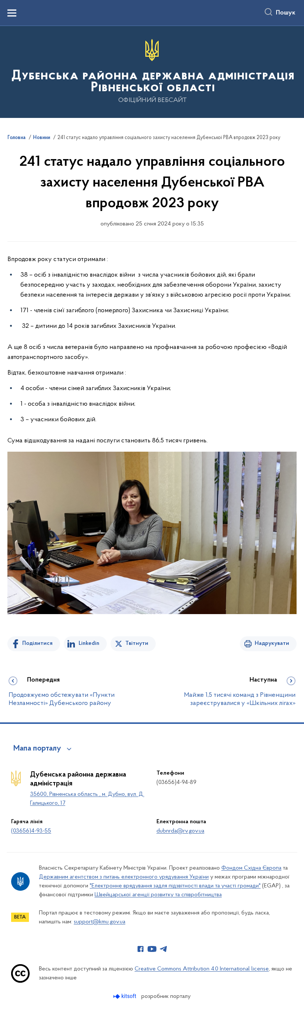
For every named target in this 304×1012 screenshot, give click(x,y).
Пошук (285, 13)
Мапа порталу (37, 749)
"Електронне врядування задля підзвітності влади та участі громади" (175, 886)
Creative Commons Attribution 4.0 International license (202, 969)
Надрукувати (272, 643)
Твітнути (136, 643)
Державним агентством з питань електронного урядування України (124, 877)
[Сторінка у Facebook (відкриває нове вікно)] (140, 949)
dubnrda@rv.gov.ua (180, 831)
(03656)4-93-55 (31, 831)
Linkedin (89, 643)
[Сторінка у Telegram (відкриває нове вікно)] (163, 949)
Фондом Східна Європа (251, 868)
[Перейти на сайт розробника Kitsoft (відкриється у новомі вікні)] (125, 996)
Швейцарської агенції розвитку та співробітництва (158, 895)
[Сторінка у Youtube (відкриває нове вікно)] (152, 949)
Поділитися (37, 643)
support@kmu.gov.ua (99, 922)
